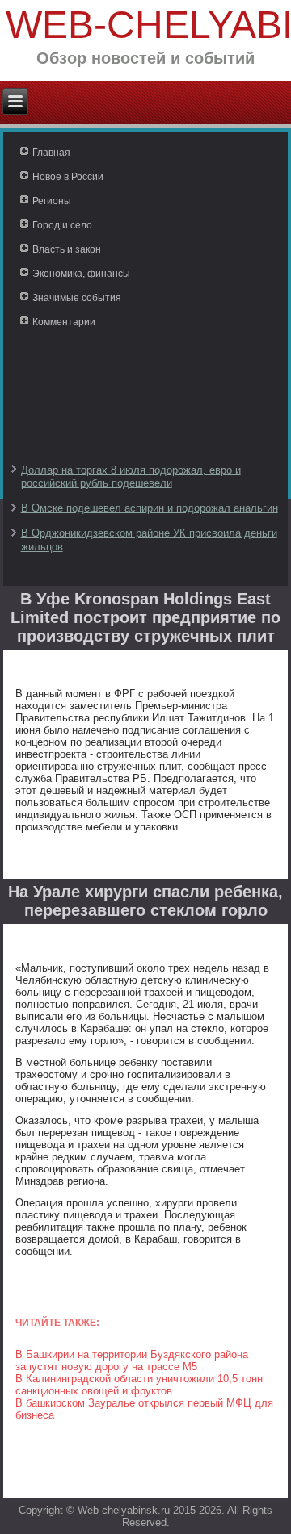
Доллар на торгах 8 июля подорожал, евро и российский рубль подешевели (131, 476)
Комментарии (63, 322)
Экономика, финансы (81, 273)
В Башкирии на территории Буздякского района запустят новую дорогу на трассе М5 (131, 1360)
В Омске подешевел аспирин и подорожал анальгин (149, 508)
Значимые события (76, 297)
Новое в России (67, 176)
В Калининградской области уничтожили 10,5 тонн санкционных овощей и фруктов (139, 1385)
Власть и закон (66, 249)
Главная (51, 152)
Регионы (51, 201)
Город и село (62, 225)
